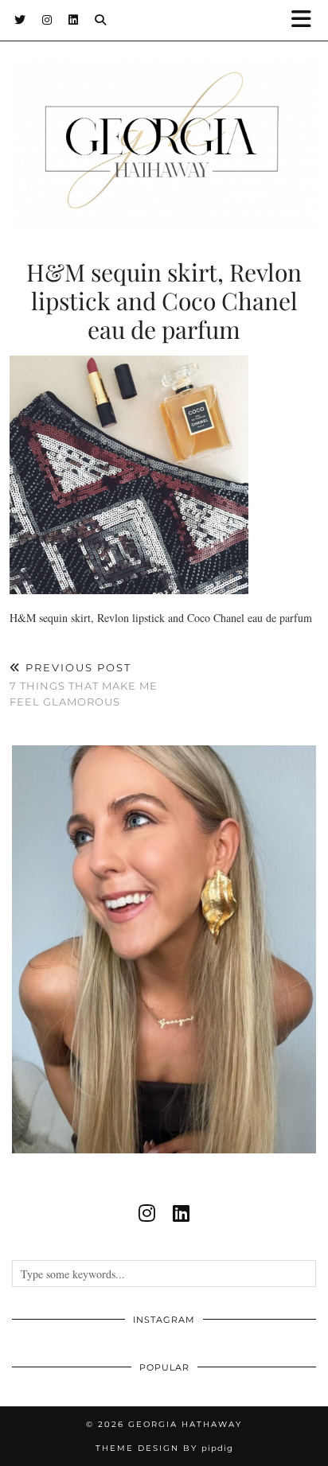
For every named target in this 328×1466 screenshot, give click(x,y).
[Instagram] (47, 20)
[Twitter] (20, 20)
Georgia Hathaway (185, 1424)
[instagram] (147, 1213)
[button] (306, 20)
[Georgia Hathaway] (164, 115)
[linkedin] (181, 1213)
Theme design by (164, 1448)
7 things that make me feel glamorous (84, 684)
